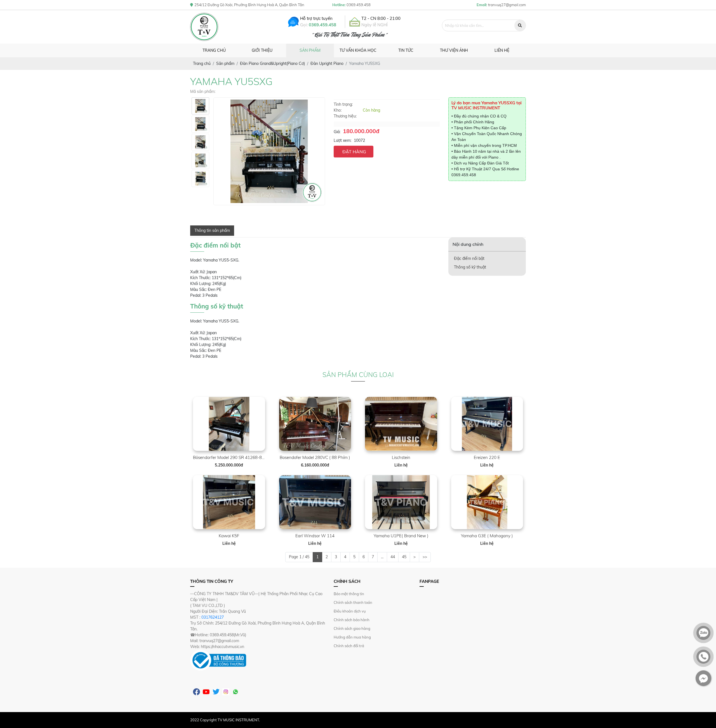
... (382, 556)
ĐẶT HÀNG (354, 151)
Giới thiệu (262, 50)
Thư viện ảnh (454, 50)
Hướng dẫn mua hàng (352, 637)
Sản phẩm (310, 50)
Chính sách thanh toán (353, 602)
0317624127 (212, 617)
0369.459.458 (322, 24)
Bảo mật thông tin (349, 594)
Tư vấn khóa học (358, 50)
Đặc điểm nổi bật (469, 258)
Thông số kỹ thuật (470, 267)
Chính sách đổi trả (349, 646)
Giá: (337, 131)
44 (392, 556)
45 (404, 556)
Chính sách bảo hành (351, 620)
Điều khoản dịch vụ (350, 611)
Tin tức (405, 50)
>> (425, 556)
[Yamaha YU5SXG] (200, 105)
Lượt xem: (342, 140)
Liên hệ (501, 50)
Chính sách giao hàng (352, 628)
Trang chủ (214, 50)
